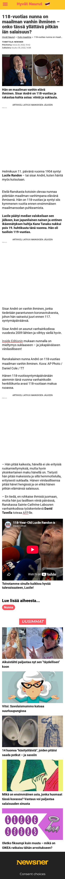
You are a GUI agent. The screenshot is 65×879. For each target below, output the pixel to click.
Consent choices (32, 874)
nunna (8, 607)
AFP (25, 512)
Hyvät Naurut (8, 37)
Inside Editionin (12, 341)
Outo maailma (24, 37)
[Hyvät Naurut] (32, 4)
